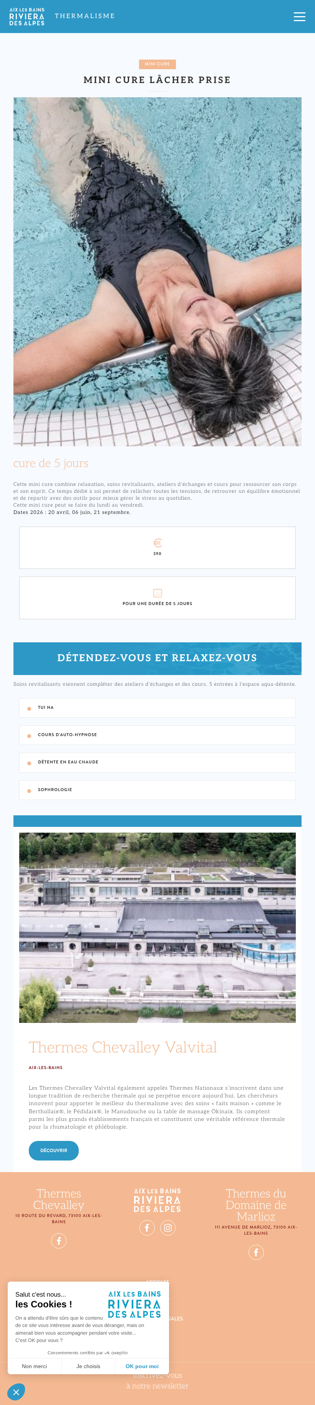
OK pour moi (142, 1366)
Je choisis (88, 1366)
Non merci (34, 1366)
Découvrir (53, 1150)
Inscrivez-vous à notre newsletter (157, 1381)
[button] (16, 1392)
